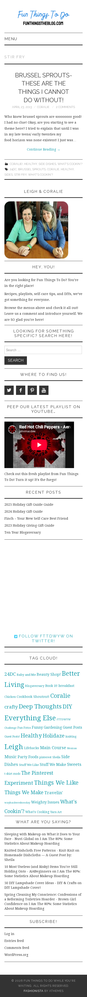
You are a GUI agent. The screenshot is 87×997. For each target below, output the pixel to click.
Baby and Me (26, 674)
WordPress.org (16, 955)
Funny (37, 727)
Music (10, 756)
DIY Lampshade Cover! (22, 887)
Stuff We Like (29, 765)
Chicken (10, 697)
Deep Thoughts (40, 706)
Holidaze (53, 736)
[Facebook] (20, 390)
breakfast (66, 686)
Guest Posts (72, 727)
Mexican (72, 748)
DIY (67, 706)
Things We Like (56, 782)
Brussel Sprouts (32, 169)
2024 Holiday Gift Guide (23, 511)
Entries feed (14, 941)
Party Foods (28, 757)
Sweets (74, 764)
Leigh (13, 747)
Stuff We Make (53, 764)
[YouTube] (43, 390)
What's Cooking (37, 812)
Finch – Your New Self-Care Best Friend (36, 518)
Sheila (56, 757)
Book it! (51, 686)
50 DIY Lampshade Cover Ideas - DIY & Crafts (40, 883)
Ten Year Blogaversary (22, 532)
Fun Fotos (24, 727)
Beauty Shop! (49, 674)
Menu (10, 38)
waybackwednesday (17, 802)
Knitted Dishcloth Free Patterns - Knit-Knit (39, 850)
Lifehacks (31, 748)
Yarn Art (56, 812)
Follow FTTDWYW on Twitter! (45, 638)
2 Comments (65, 107)
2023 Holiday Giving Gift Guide (29, 525)
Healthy (30, 164)
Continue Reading (43, 149)
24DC (13, 169)
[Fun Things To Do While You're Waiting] (43, 18)
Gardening (53, 727)
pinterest (45, 757)
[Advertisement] (43, 586)
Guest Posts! (12, 736)
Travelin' (53, 792)
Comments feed (16, 948)
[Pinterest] (32, 390)
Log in (9, 934)
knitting (71, 736)
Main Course (53, 747)
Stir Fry (20, 174)
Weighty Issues (45, 802)
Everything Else (30, 718)
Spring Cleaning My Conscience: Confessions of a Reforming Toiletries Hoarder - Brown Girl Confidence (42, 899)
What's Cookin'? (70, 164)
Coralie (43, 107)
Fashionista (33, 991)
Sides (8, 174)
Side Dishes (47, 164)
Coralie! (16, 164)
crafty (11, 707)
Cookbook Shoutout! (33, 697)
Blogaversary (34, 686)
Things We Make (23, 792)
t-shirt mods (12, 773)
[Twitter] (9, 390)
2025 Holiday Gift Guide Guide (28, 504)
